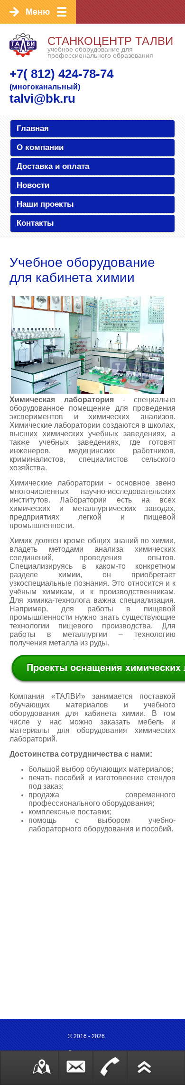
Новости (33, 185)
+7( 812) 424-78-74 (61, 73)
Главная (33, 128)
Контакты (35, 223)
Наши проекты (45, 204)
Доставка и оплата (53, 166)
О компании (40, 147)
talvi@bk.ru (42, 98)
